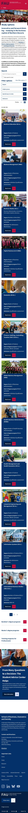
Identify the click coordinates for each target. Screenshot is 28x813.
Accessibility (10, 776)
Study (2, 760)
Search (22, 811)
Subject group (6, 89)
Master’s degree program (7, 44)
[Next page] (17, 614)
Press (16, 776)
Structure (4, 811)
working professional (9, 45)
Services (13, 811)
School (3, 767)
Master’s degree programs (10, 630)
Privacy (3, 776)
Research (3, 764)
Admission (5, 98)
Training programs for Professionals (8, 640)
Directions (4, 748)
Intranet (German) (15, 772)
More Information (8, 694)
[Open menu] (25, 3)
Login (20, 776)
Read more (8, 144)
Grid (25, 102)
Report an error (5, 780)
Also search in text (8, 77)
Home (2, 756)
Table (21, 102)
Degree (4, 84)
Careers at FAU (5, 772)
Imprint (23, 772)
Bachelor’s (21, 42)
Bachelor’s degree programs (10, 622)
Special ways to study (7, 94)
